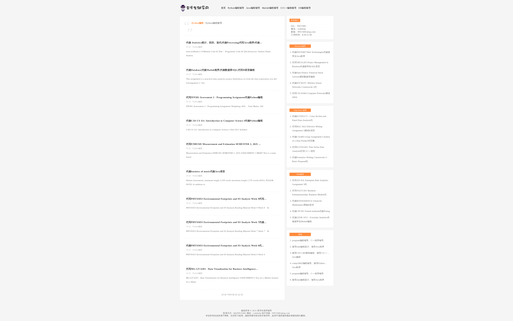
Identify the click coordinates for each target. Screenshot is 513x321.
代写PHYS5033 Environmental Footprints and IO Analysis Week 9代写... (226, 198)
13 (242, 294)
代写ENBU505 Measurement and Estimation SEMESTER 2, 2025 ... (223, 144)
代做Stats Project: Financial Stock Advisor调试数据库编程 (307, 75)
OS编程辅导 (304, 8)
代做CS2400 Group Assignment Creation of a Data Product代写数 (311, 139)
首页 (223, 8)
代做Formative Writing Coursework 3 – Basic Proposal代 (310, 159)
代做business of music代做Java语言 (205, 171)
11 (236, 294)
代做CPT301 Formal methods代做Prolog (311, 211)
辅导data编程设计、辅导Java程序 (308, 247)
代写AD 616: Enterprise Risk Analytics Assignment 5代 (310, 182)
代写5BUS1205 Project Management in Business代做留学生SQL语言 (310, 64)
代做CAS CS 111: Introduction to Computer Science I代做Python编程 (224, 120)
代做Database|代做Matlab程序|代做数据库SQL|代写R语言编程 (220, 70)
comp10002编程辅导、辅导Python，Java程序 (309, 265)
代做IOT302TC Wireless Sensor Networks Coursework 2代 (307, 85)
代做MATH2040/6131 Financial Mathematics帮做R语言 (307, 203)
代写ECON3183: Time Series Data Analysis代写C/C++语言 (308, 149)
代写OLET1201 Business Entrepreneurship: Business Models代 (309, 192)
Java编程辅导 (253, 8)
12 (239, 294)
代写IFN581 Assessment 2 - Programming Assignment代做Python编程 (224, 97)
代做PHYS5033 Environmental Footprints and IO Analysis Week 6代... (225, 245)
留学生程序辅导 (264, 311)
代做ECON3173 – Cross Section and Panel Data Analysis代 (309, 118)
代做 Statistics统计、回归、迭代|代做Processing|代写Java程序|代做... (224, 42)
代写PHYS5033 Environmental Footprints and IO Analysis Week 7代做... (226, 222)
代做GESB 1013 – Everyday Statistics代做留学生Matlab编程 (310, 219)
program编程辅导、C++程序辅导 (308, 240)
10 (233, 294)
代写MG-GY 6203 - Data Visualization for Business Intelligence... (222, 269)
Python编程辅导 (236, 8)
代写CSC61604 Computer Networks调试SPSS (311, 95)
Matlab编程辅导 (270, 8)
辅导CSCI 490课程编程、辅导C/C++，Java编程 (311, 255)
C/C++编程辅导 (289, 8)
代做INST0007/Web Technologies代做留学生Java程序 (311, 54)
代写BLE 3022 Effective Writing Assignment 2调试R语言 (307, 128)
